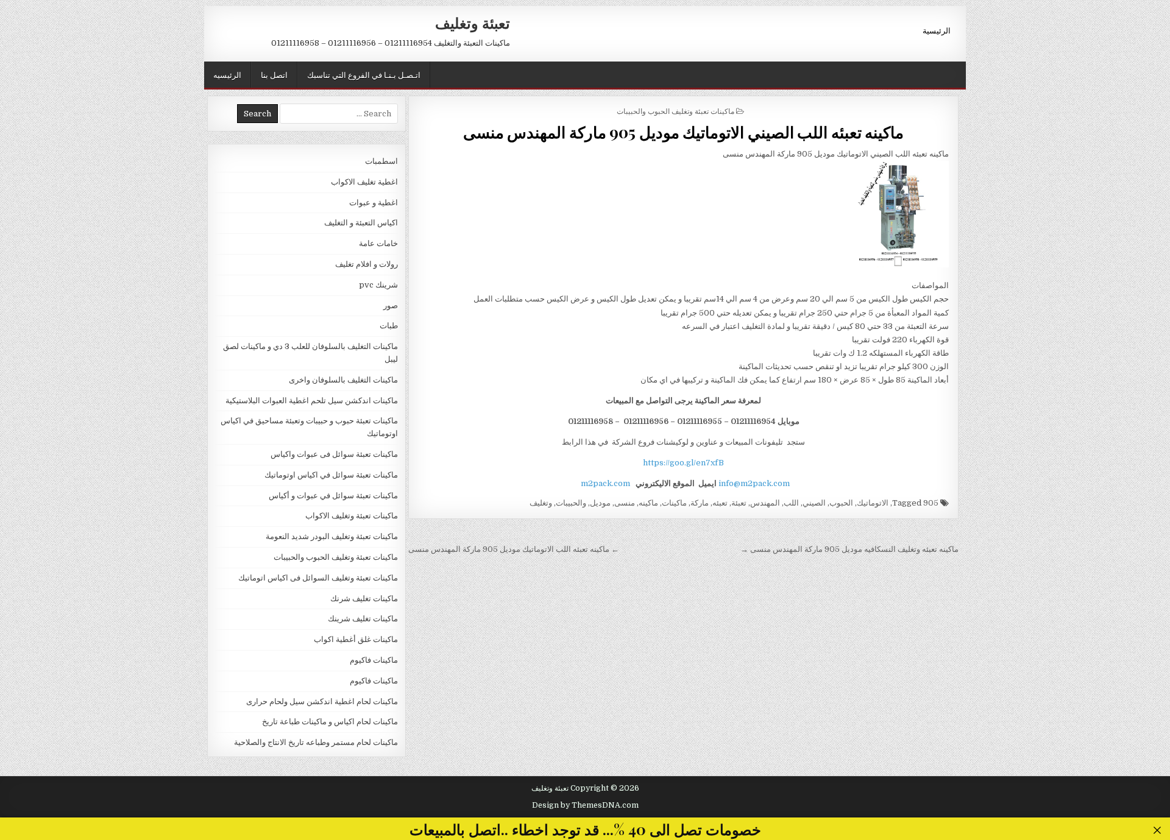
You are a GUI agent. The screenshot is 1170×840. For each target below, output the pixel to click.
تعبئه (720, 502)
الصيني (814, 502)
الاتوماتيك (872, 502)
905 (930, 502)
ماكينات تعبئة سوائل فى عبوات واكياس (334, 454)
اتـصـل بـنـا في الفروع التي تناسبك (363, 74)
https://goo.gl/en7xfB (683, 462)
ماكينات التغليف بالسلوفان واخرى (343, 379)
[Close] (1157, 830)
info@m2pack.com (754, 483)
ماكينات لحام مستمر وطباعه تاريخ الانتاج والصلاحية (316, 742)
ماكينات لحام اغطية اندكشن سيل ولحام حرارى (322, 701)
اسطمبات (381, 161)
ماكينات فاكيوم (374, 660)
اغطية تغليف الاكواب (364, 181)
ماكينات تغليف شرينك (363, 618)
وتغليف (541, 502)
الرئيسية (937, 30)
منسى (624, 502)
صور (390, 305)
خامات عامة (378, 243)
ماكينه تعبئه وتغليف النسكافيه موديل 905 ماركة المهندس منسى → (849, 549)
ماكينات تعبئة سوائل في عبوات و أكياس (333, 495)
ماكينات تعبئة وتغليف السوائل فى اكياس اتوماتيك (318, 577)
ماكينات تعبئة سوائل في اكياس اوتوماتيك (331, 474)
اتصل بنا (274, 74)
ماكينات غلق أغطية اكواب (356, 639)
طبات (389, 325)
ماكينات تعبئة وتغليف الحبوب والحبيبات (675, 110)
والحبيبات (571, 502)
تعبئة (738, 502)
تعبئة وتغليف (472, 22)
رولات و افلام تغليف (366, 264)
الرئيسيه (227, 74)
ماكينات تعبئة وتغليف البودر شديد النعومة (332, 536)
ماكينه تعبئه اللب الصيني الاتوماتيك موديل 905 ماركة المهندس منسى (683, 132)
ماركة (699, 502)
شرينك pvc (378, 284)
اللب (791, 502)
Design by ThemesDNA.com (585, 805)
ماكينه (648, 502)
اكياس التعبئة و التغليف (361, 222)
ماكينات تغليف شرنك (364, 598)
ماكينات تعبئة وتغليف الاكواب (351, 515)
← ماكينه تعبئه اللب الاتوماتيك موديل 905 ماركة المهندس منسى (513, 549)
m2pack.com (604, 483)
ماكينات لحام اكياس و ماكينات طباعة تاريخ (330, 721)
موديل (600, 502)
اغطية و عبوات (373, 202)
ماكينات (674, 502)
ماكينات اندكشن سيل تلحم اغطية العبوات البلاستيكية (311, 400)
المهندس (765, 502)
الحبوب (841, 502)
